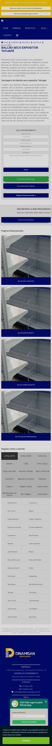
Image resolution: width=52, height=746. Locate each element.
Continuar (26, 741)
